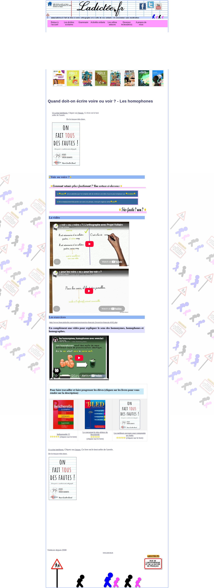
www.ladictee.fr (108, 552)
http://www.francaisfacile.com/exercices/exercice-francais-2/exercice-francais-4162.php (83, 322)
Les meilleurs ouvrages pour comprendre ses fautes (130, 434)
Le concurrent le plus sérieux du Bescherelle (95, 433)
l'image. (80, 113)
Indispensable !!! (63, 434)
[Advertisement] (107, 50)
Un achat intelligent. (60, 113)
